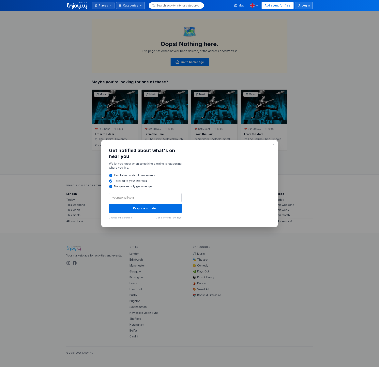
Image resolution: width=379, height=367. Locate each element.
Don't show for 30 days (169, 217)
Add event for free (277, 5)
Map (241, 5)
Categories (130, 5)
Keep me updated (145, 208)
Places (103, 5)
